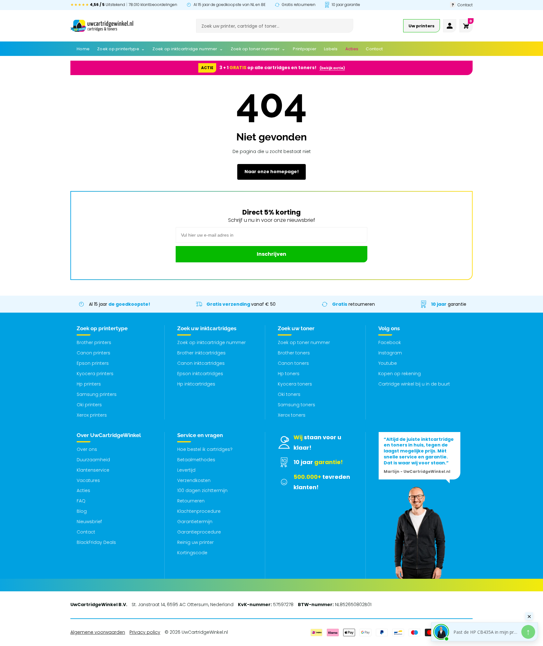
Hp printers (89, 384)
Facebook (389, 342)
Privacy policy (144, 632)
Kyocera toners (295, 384)
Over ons (87, 449)
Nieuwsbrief (89, 521)
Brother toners (294, 353)
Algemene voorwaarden (97, 632)
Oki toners (289, 394)
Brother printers (94, 342)
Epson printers (93, 363)
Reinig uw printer (195, 542)
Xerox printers (92, 415)
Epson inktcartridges (200, 373)
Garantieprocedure (199, 532)
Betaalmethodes (196, 460)
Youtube (387, 363)
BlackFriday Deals (96, 542)
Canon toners (293, 363)
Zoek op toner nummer (304, 342)
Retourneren (191, 501)
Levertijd (186, 470)
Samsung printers (97, 394)
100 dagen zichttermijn (202, 490)
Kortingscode (192, 553)
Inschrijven (271, 254)
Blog (82, 511)
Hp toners (288, 373)
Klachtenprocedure (199, 511)
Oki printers (89, 405)
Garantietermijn (194, 521)
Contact (86, 532)
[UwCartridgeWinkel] (101, 25)
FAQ (81, 501)
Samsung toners (296, 405)
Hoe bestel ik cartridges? (205, 449)
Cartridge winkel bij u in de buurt (414, 384)
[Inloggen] (449, 25)
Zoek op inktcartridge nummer (211, 342)
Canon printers (93, 353)
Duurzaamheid (93, 460)
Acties (83, 490)
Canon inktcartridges (201, 363)
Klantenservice (93, 470)
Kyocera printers (95, 373)
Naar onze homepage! (271, 171)
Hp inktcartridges (196, 384)
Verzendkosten (194, 480)
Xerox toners (291, 415)
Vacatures (88, 480)
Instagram (390, 353)
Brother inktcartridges (201, 353)
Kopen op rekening (399, 373)
